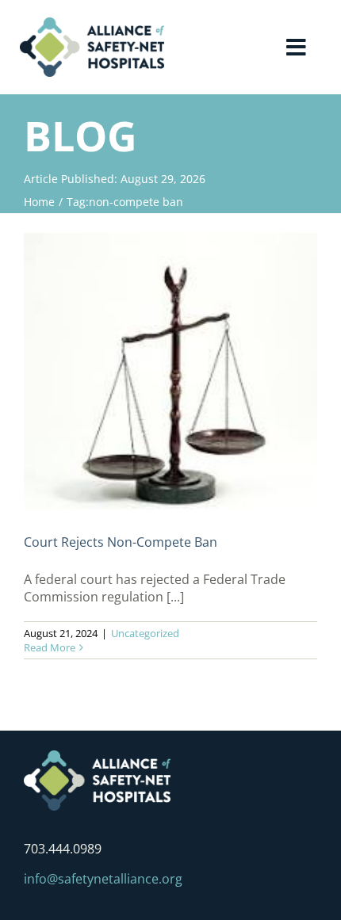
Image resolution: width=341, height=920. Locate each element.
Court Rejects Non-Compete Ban (120, 542)
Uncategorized (145, 633)
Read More (49, 647)
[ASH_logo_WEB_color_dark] (92, 23)
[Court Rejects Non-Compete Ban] (170, 371)
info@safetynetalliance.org (103, 879)
